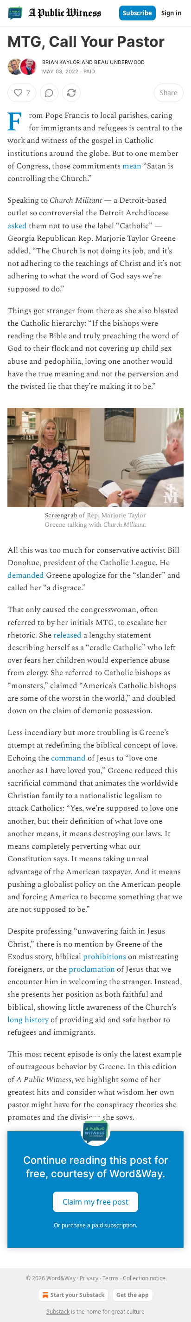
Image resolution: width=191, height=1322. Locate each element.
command (68, 758)
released (67, 635)
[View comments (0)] (49, 93)
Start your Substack (77, 1295)
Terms (110, 1278)
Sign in (171, 13)
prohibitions (104, 957)
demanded (26, 575)
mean (131, 166)
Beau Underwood (119, 62)
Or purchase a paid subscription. (95, 1225)
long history (28, 1020)
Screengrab (61, 515)
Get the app (132, 1295)
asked (17, 226)
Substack (58, 1312)
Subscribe (137, 13)
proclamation (92, 969)
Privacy (89, 1278)
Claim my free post (95, 1202)
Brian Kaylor (61, 62)
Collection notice (144, 1278)
